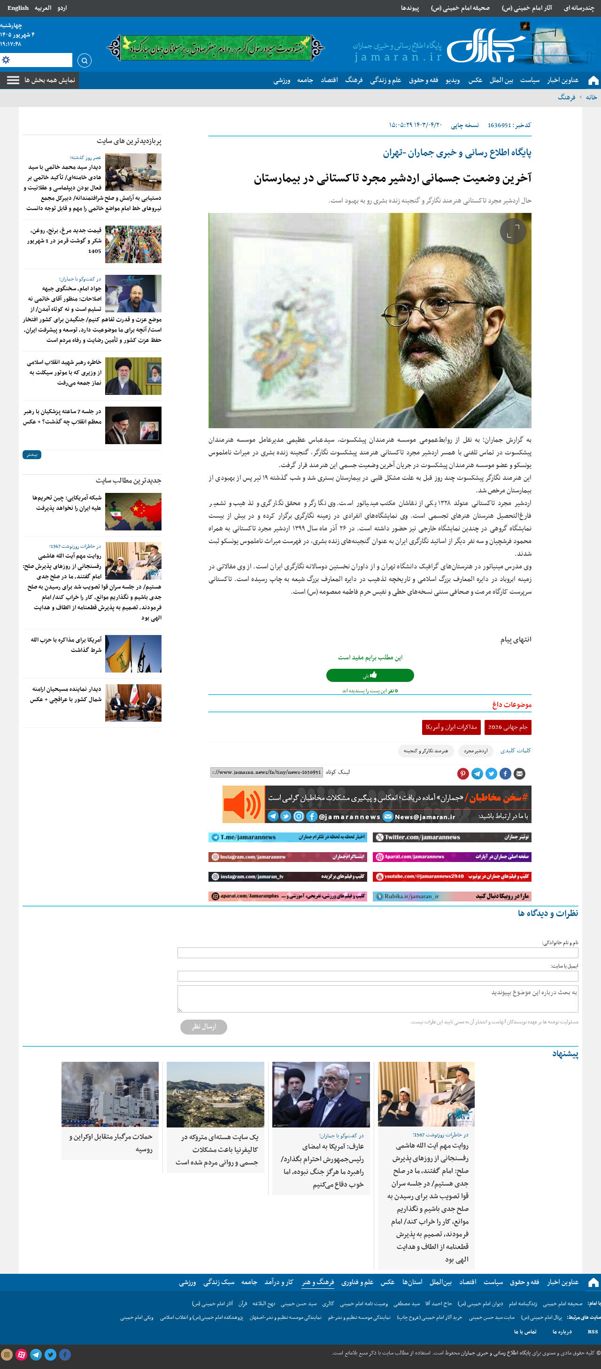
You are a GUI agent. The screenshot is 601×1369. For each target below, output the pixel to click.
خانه (591, 97)
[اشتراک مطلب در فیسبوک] (505, 773)
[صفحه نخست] (593, 80)
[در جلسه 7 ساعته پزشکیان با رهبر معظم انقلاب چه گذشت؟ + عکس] (133, 425)
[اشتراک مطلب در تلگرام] (477, 773)
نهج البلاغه (264, 1303)
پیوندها (410, 8)
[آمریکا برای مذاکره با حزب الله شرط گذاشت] (133, 654)
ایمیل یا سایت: (564, 966)
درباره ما (562, 1332)
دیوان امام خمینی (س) (480, 1303)
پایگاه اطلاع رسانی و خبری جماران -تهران (457, 153)
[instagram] (6, 1354)
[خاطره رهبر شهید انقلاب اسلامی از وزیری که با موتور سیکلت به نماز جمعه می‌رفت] (133, 376)
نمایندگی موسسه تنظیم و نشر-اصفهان (286, 1317)
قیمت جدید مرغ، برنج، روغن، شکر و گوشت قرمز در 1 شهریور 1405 (64, 241)
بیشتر (32, 454)
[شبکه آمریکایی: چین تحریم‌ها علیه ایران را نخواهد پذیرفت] (133, 511)
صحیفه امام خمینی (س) (460, 8)
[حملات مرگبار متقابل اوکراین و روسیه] (110, 1094)
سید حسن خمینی (298, 1303)
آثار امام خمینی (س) (527, 8)
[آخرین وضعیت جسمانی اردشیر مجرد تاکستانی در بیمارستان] (370, 320)
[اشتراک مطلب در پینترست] (463, 773)
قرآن (243, 1303)
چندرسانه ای (579, 8)
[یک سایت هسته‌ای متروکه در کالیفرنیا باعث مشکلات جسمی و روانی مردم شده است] (215, 1094)
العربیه (43, 8)
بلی (366, 676)
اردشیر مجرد (476, 751)
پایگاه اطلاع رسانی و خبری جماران (495, 1353)
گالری (328, 1303)
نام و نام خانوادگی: (560, 942)
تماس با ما (525, 1332)
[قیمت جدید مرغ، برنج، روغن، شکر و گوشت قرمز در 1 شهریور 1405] (133, 244)
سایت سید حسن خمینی (492, 1317)
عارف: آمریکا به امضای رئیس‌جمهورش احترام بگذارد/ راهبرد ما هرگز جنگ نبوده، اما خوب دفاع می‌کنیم (322, 1166)
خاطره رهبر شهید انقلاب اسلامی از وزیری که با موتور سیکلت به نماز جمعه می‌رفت (64, 372)
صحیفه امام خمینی (563, 1303)
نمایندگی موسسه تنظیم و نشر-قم (359, 1317)
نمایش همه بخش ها (49, 80)
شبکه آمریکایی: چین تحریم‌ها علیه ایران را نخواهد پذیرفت (66, 503)
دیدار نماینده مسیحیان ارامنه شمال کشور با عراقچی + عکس (65, 694)
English (18, 8)
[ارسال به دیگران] (519, 773)
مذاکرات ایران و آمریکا (451, 727)
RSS (593, 1332)
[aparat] (21, 1354)
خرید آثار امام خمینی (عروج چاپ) (429, 1317)
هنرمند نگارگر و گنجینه (426, 751)
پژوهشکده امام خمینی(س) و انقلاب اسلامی (201, 1317)
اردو (62, 8)
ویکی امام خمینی (137, 1317)
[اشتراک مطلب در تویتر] (491, 773)
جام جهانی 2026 (508, 727)
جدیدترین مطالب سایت (129, 481)
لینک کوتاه (338, 772)
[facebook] (64, 1354)
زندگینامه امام (523, 1303)
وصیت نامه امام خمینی (364, 1303)
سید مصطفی (406, 1303)
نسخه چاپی (465, 125)
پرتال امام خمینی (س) (541, 1317)
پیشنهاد (565, 1054)
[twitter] (50, 1354)
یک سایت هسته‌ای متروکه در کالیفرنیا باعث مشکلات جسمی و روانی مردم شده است (217, 1150)
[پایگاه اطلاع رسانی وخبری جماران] (437, 46)
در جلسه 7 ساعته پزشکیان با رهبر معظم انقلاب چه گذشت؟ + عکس (62, 417)
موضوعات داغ (512, 705)
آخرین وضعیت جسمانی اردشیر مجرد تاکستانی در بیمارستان (393, 179)
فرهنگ (567, 97)
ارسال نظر (203, 1027)
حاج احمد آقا (438, 1303)
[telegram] (35, 1354)
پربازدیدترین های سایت (129, 141)
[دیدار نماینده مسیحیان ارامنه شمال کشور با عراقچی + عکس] (133, 703)
